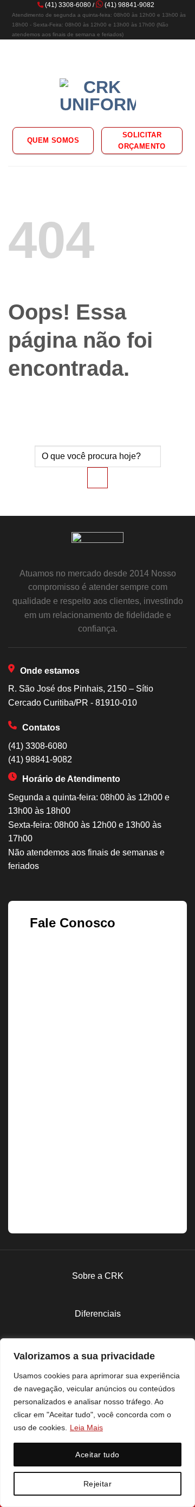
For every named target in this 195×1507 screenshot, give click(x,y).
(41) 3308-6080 (68, 5)
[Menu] (14, 52)
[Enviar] (97, 477)
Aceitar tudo (97, 1454)
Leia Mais (86, 1427)
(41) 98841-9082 (129, 5)
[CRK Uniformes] (97, 97)
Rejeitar (97, 1483)
